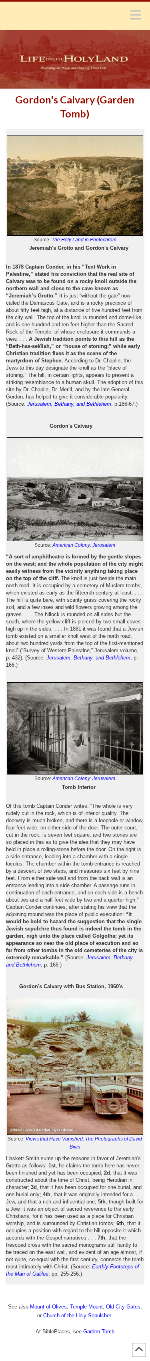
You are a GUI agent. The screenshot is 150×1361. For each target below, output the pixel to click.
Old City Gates (123, 1307)
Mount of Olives (48, 1307)
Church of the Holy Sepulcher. (77, 1315)
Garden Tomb (98, 1332)
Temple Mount (86, 1307)
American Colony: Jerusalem (83, 545)
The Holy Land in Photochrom (84, 240)
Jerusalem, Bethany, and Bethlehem (88, 658)
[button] (135, 14)
